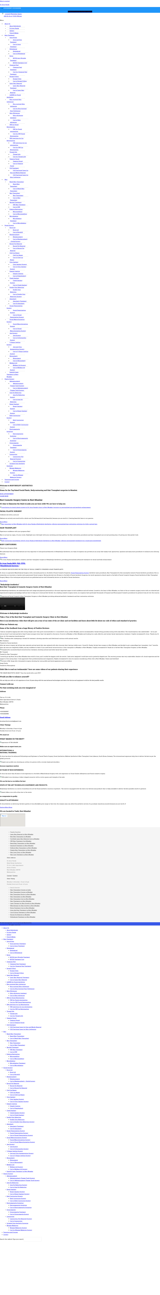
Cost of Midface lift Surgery (17, 369)
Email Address (5, 717)
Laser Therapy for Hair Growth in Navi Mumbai (25, 903)
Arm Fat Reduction (15, 392)
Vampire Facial (14, 159)
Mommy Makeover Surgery (17, 471)
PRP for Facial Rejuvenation (13, 126)
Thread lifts (13, 152)
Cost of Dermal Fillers (20, 81)
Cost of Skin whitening (15, 121)
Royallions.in (4, 925)
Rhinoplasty (14, 356)
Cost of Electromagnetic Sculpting (19, 439)
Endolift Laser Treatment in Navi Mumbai (12, 374)
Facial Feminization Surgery (14, 307)
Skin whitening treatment (16, 117)
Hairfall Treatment (16, 202)
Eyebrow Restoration (16, 209)
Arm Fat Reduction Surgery (17, 396)
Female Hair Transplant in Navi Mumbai (23, 850)
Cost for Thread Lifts (19, 156)
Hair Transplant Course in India (20, 890)
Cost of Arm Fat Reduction (16, 401)
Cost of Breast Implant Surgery (18, 412)
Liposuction (13, 454)
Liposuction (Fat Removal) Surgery (16, 458)
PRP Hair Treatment (19, 204)
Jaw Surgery (13, 333)
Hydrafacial (13, 49)
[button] (47, 20)
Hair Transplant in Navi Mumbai (20, 896)
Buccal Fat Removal (16, 244)
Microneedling (17, 211)
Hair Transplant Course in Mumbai (21, 892)
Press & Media (14, 33)
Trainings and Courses (12, 479)
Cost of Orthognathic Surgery (18, 339)
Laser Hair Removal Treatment (17, 87)
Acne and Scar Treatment (16, 41)
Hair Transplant (15, 193)
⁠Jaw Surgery (17, 335)
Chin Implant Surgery (20, 264)
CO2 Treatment (14, 168)
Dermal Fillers (14, 76)
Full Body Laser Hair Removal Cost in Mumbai (24, 839)
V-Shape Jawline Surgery (13, 343)
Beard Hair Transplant (17, 182)
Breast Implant (14, 404)
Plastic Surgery (9, 379)
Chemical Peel (14, 65)
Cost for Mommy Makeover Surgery (16, 476)
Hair (6, 179)
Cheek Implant (14, 278)
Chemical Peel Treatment (16, 68)
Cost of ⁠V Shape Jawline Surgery (19, 353)
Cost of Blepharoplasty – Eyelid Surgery (18, 240)
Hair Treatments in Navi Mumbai (20, 901)
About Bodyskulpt (15, 26)
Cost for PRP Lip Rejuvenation (16, 149)
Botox (11, 56)
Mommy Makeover (15, 468)
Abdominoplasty (15, 381)
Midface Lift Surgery (19, 365)
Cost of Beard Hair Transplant (17, 190)
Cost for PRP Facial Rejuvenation (17, 135)
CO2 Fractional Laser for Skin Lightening (19, 176)
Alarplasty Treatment (19, 301)
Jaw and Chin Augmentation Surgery (17, 348)
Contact (7, 482)
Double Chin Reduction (17, 287)
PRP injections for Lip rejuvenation (18, 144)
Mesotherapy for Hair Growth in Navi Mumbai (25, 905)
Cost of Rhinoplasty (19, 360)
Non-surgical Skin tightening (14, 101)
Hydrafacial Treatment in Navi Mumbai (22, 917)
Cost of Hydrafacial (19, 53)
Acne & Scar (13, 37)
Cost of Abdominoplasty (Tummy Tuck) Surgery (19, 389)
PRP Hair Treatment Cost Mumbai (20, 841)
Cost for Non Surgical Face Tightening (18, 110)
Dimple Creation (15, 271)
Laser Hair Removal (16, 83)
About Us (7, 24)
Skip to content (5, 1)
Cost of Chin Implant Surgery (18, 268)
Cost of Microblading (19, 223)
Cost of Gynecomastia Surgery (18, 451)
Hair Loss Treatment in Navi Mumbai (22, 854)
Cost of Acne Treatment (15, 45)
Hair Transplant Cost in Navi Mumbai (22, 899)
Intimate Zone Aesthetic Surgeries (16, 465)
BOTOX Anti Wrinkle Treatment (18, 59)
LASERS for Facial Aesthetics (14, 96)
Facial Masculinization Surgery (16, 321)
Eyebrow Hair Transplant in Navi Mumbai (23, 848)
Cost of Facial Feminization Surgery (17, 316)
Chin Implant (14, 262)
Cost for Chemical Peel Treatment (18, 73)
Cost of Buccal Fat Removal (17, 249)
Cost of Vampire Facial (16, 165)
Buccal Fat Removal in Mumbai (20, 914)
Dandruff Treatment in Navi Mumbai (21, 845)
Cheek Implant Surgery (16, 282)
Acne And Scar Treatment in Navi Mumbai (23, 910)
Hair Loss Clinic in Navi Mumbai (20, 852)
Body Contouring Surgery (13, 417)
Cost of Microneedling (20, 214)
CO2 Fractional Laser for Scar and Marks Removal (19, 171)
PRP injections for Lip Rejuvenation (15, 139)
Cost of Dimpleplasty (19, 276)
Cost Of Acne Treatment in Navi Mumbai (23, 912)
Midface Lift (13, 363)
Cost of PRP (16, 207)
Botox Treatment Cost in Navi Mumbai (22, 908)
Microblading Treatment (16, 220)
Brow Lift (12, 227)
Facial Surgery (9, 225)
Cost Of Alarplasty (18, 303)
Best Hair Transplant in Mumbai (20, 836)
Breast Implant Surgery (16, 407)
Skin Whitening (15, 113)
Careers (15, 875)
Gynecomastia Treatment (16, 446)
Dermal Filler (17, 79)
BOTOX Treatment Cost (20, 63)
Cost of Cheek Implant (20, 285)
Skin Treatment (9, 35)
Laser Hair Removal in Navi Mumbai (21, 834)
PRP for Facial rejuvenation (16, 130)
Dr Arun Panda (4, 4)
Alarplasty (13, 299)
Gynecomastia (14, 443)
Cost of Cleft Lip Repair (16, 259)
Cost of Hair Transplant (15, 199)
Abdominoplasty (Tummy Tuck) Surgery (17, 385)
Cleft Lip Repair (15, 253)
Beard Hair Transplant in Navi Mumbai (22, 843)
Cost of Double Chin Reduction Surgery (17, 295)
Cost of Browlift (18, 232)
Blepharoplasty (14, 234)
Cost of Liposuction (19, 461)
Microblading (14, 216)
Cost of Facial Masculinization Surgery (18, 330)
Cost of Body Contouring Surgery (19, 426)
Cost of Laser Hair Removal (17, 91)
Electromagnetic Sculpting (13, 430)
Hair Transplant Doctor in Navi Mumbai (23, 894)
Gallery (12, 30)
